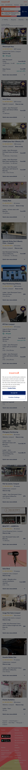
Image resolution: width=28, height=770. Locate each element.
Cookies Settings (14, 397)
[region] (14, 385)
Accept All (14, 393)
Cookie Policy (12, 388)
